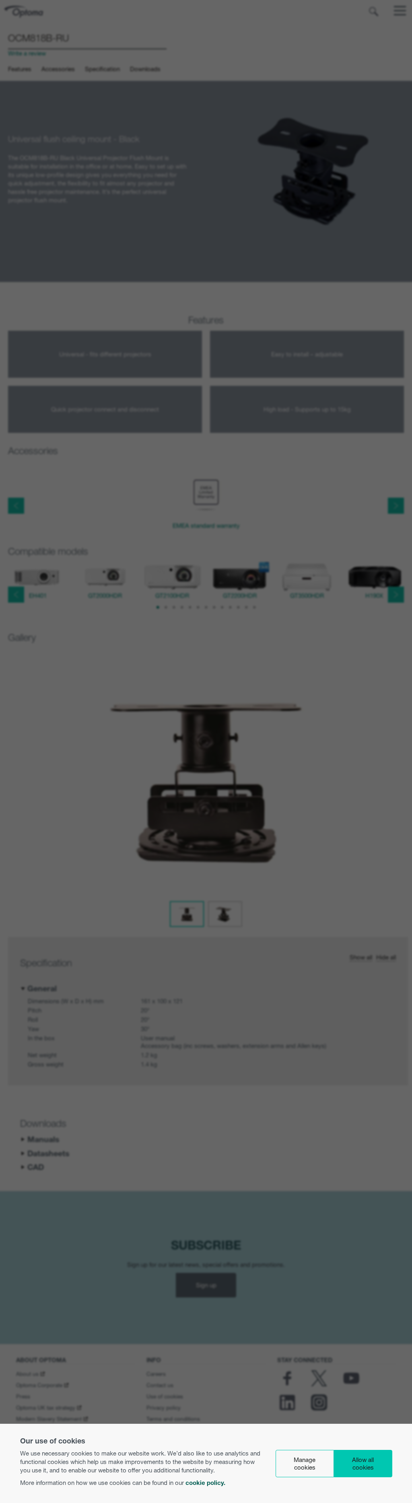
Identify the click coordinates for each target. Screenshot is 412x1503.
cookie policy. (205, 1483)
